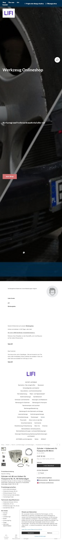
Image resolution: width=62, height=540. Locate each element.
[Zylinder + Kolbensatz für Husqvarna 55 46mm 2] (3, 456)
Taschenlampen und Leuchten (31, 405)
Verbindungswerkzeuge (37, 414)
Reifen (36, 439)
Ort (18, 2)
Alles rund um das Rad (35, 420)
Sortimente (37, 423)
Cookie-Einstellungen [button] (40, 536)
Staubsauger (34, 417)
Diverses (44, 426)
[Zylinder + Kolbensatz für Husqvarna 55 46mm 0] (3, 449)
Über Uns (37, 426)
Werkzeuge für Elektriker (22, 402)
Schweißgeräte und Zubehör (31, 388)
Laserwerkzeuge (23, 414)
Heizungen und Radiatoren (39, 399)
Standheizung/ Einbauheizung (23, 426)
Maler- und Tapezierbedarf (37, 394)
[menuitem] (57, 445)
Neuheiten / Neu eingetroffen (26, 385)
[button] (41, 473)
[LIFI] (31, 373)
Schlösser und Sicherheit (22, 399)
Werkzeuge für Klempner (39, 402)
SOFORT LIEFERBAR (31, 382)
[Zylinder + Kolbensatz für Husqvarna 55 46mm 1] (3, 452)
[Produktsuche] (57, 59)
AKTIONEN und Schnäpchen (24, 439)
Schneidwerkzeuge (22, 417)
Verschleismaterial (26, 423)
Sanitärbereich (37, 396)
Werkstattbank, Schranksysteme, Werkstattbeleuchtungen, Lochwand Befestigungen (31, 430)
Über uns (11, 2)
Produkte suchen (6, 538)
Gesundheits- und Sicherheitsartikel (31, 391)
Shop (4, 2)
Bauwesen (41, 385)
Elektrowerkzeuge (25, 396)
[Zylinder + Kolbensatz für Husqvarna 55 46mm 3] (3, 460)
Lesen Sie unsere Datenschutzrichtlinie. (32, 529)
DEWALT (43, 439)
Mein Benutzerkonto (16, 538)
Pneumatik (23, 420)
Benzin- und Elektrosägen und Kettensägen (23, 444)
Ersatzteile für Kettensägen (43, 444)
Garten (43, 417)
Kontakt (5, 5)
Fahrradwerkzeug (22, 394)
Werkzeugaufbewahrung (31, 408)
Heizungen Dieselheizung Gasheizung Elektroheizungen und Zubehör (31, 435)
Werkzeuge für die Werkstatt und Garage (31, 411)
